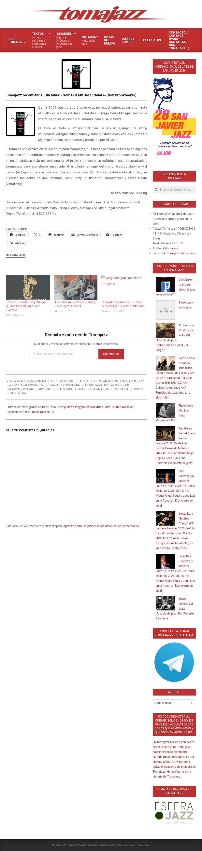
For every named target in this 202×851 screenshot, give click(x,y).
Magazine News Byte (110, 844)
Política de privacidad (64, 844)
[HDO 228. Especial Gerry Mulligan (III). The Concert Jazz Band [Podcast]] (28, 287)
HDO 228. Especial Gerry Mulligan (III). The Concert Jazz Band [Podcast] (26, 306)
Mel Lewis (112, 389)
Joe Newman (95, 389)
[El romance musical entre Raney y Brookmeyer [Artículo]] (76, 287)
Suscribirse (111, 354)
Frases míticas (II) (42, 412)
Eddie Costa (53, 389)
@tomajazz (170, 248)
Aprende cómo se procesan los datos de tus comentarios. (101, 526)
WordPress (143, 844)
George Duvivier (74, 389)
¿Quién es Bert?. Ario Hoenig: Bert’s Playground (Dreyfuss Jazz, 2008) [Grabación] (81, 407)
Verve (124, 389)
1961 (107, 385)
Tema (123, 381)
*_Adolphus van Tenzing (101, 381)
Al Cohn (116, 385)
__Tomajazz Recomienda (62, 385)
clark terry (35, 389)
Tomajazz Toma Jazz (181, 253)
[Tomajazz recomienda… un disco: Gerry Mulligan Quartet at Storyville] (123, 287)
